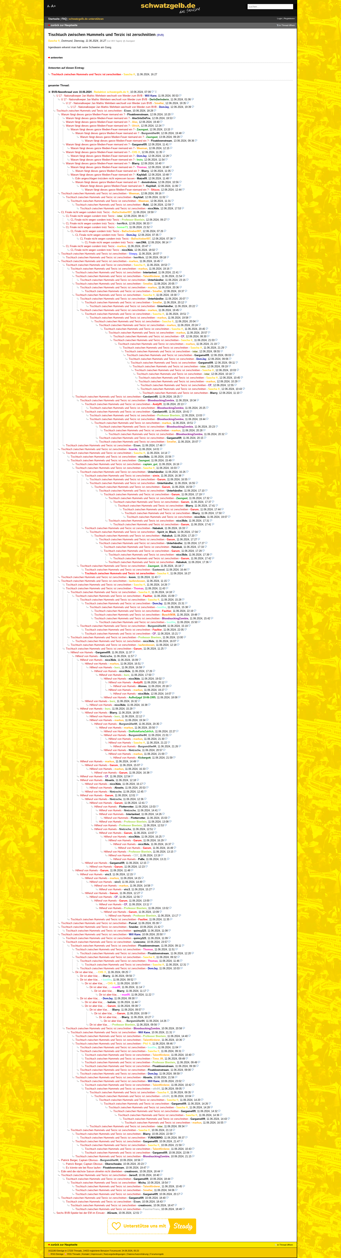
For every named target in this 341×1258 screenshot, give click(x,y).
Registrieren (289, 18)
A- (48, 6)
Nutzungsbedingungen (114, 1254)
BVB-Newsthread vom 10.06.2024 (72, 91)
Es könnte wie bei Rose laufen (83, 1167)
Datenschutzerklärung (137, 1254)
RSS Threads (73, 1254)
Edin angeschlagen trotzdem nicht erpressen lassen (105, 178)
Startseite (54, 18)
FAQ (64, 18)
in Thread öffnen (287, 25)
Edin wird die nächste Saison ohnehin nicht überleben (91, 1171)
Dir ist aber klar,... (85, 972)
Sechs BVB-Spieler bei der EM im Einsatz (80, 1212)
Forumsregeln (157, 1254)
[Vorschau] (153, 91)
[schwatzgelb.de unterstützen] (151, 1233)
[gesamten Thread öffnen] (156, 91)
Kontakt (85, 1254)
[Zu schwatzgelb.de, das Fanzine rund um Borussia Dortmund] (170, 8)
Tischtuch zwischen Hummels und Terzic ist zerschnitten (89, 110)
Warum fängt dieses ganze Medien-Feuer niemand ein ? (93, 114)
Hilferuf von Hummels (111, 814)
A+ (53, 6)
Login (279, 18)
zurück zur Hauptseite (64, 25)
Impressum (96, 1254)
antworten (57, 57)
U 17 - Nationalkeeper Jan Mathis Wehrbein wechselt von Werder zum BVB (99, 95)
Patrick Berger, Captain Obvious (79, 1160)
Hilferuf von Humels (82, 652)
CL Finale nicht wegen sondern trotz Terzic (85, 212)
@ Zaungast (129, 41)
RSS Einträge (57, 1254)
